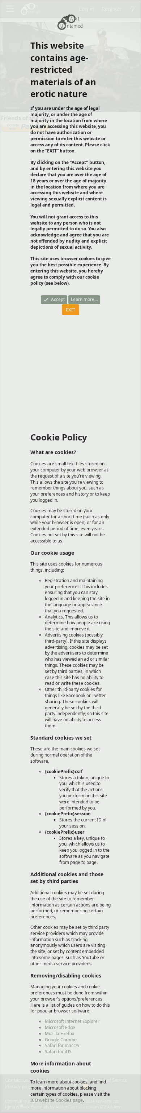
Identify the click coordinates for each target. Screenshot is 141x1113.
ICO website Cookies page (56, 1100)
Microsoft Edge (60, 1027)
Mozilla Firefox (59, 1033)
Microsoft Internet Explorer (72, 1021)
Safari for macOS (62, 1045)
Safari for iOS (58, 1051)
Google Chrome (61, 1040)
